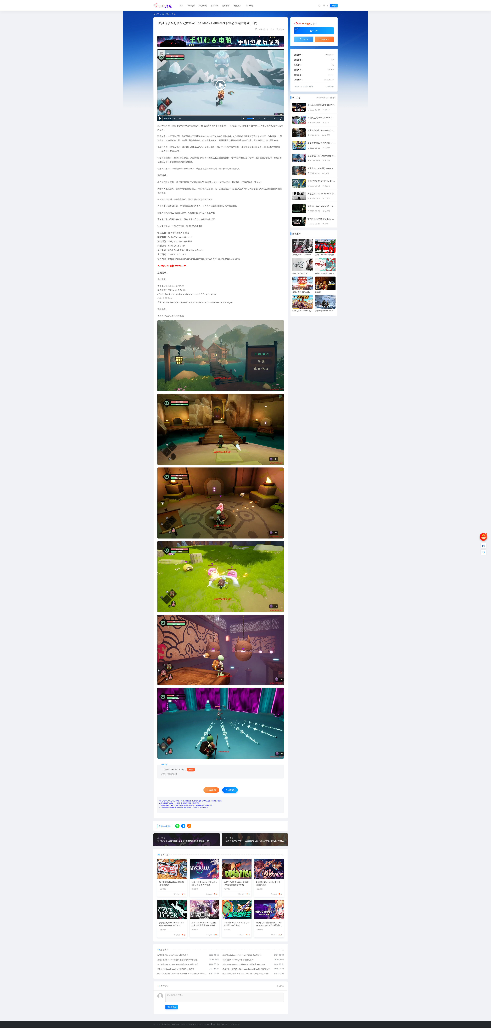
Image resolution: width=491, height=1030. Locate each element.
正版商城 (203, 5)
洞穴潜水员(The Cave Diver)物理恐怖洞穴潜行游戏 (171, 924)
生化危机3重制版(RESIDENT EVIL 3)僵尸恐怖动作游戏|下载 (322, 105)
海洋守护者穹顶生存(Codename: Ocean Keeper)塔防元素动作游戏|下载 (322, 181)
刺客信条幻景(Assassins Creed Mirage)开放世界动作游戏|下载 (322, 130)
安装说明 (238, 5)
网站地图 (216, 1024)
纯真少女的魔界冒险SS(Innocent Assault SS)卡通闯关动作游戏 (269, 924)
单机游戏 (191, 5)
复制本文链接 (166, 826)
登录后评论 (171, 1007)
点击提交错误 (308, 86)
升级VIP (314, 24)
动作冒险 (165, 14)
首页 (181, 5)
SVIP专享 (250, 5)
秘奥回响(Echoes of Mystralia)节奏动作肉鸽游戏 (204, 883)
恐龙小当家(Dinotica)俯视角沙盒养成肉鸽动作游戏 (236, 883)
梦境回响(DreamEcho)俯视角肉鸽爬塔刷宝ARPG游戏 (204, 924)
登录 (334, 5)
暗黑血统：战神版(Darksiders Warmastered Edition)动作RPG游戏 (322, 168)
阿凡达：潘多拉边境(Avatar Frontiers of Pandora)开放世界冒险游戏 (181, 973)
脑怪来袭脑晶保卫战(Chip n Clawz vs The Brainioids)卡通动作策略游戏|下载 (322, 143)
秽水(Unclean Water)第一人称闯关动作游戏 (322, 206)
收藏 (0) (212, 790)
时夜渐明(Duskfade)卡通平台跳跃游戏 (268, 883)
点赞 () (231, 790)
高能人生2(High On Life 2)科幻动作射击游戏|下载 (322, 117)
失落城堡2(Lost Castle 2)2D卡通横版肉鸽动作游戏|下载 (183, 841)
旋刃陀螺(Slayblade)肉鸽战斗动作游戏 (171, 883)
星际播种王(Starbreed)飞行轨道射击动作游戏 (236, 924)
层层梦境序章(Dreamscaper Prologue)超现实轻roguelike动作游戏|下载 (322, 155)
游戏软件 (226, 5)
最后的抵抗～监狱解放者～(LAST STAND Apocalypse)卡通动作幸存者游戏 (247, 973)
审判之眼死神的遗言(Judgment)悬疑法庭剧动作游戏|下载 (322, 219)
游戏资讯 (214, 5)
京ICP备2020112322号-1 (231, 1024)
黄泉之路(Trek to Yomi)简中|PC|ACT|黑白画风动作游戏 (322, 193)
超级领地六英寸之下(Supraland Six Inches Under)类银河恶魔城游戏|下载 (254, 841)
